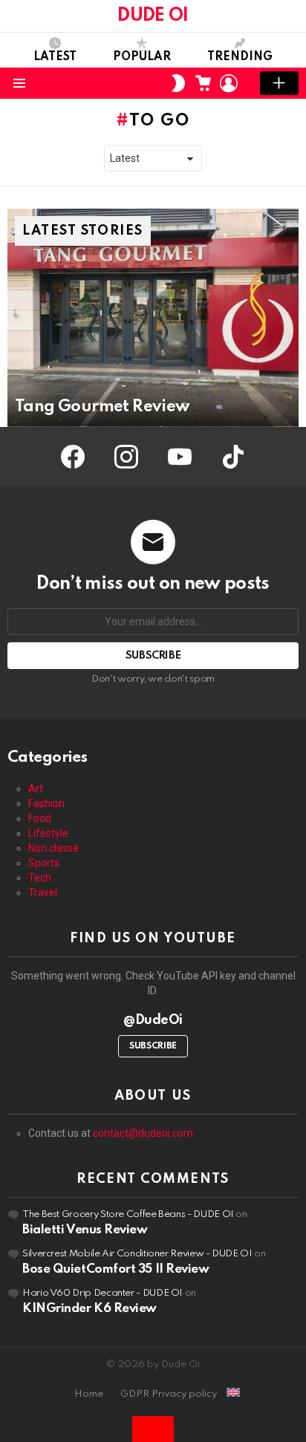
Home (88, 1394)
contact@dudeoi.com (143, 1133)
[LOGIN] (229, 83)
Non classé (53, 848)
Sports (43, 863)
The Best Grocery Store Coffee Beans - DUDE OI (128, 1214)
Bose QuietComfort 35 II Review (115, 1269)
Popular (142, 57)
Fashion (46, 803)
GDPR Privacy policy (168, 1394)
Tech (39, 878)
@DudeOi (153, 1020)
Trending (240, 57)
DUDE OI (152, 16)
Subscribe (153, 1046)
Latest (54, 57)
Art (35, 789)
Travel (42, 892)
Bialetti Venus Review (85, 1230)
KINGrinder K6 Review (89, 1308)
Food (39, 818)
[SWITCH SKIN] (178, 83)
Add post (279, 83)
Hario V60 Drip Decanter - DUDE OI (102, 1293)
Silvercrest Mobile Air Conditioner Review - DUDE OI (137, 1254)
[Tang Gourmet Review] (153, 318)
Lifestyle (48, 833)
